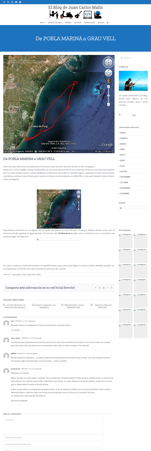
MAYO (122, 155)
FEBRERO (124, 138)
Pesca (34, 275)
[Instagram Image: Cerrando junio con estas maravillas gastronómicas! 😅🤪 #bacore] (141, 271)
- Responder (31, 321)
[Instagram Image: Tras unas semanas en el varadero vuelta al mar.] (141, 301)
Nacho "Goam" (16, 338)
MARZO (123, 144)
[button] (107, 22)
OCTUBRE (124, 182)
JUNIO (122, 160)
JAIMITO (13, 353)
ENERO (123, 133)
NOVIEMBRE (125, 188)
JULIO (122, 166)
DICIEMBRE (124, 193)
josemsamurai (15, 369)
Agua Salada (16, 275)
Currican (24, 275)
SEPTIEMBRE (125, 177)
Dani (12, 321)
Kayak (29, 275)
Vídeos (38, 275)
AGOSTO (123, 171)
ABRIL (122, 149)
